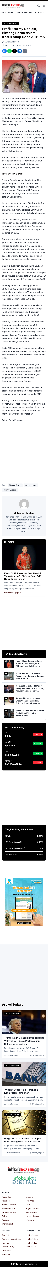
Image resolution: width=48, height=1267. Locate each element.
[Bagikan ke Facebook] (4, 51)
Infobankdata (31, 1243)
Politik (4, 1216)
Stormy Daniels (10, 490)
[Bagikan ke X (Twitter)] (14, 51)
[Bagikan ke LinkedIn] (19, 51)
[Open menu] (43, 5)
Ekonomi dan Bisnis (24, 13)
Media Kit (6, 1254)
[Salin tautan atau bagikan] (25, 51)
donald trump (30, 485)
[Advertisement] (24, 453)
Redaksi (5, 1235)
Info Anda (30, 1201)
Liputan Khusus (32, 1216)
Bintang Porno (15, 485)
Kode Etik (6, 1243)
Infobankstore (32, 1239)
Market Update (8, 1208)
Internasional (10, 24)
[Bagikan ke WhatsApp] (9, 51)
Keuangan (6, 1201)
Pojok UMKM (31, 1212)
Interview (30, 1220)
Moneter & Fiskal (9, 1205)
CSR (28, 1205)
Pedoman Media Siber (11, 1239)
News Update (7, 13)
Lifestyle (29, 1197)
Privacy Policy (8, 1247)
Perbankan (40, 13)
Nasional (5, 1220)
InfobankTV (31, 1247)
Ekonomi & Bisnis (9, 1212)
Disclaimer (6, 1250)
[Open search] (38, 5)
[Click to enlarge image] (24, 76)
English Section (32, 1208)
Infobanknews (32, 1235)
